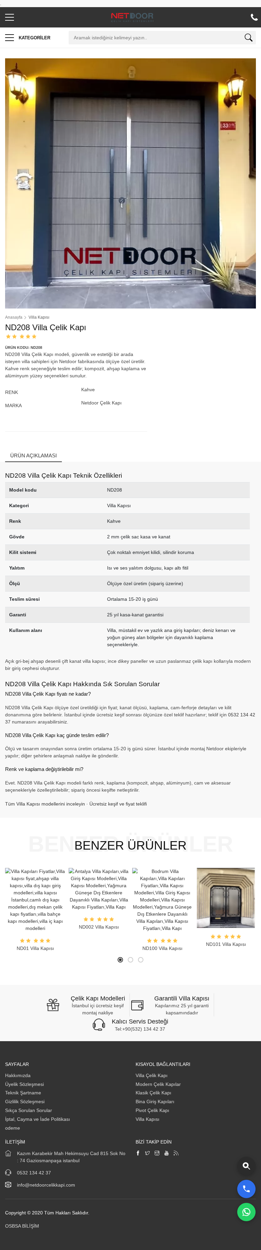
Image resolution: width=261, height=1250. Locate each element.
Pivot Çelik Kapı (152, 1110)
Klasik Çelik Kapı (153, 1092)
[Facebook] (138, 1153)
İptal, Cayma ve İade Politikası (37, 1119)
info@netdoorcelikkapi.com (46, 1185)
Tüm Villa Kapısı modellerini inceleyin (45, 804)
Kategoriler (33, 37)
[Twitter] (147, 1153)
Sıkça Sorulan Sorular (28, 1110)
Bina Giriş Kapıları (155, 1101)
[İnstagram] (157, 1153)
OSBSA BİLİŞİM (22, 1226)
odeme (12, 1128)
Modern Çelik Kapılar (158, 1084)
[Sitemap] (176, 1153)
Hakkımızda (18, 1075)
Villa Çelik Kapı (152, 1075)
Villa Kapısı (147, 1119)
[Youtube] (166, 1153)
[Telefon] (246, 1189)
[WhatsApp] (246, 1212)
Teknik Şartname (23, 1092)
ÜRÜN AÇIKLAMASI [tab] (33, 455)
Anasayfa (13, 317)
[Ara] (248, 39)
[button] (9, 19)
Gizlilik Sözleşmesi (25, 1101)
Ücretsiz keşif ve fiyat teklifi (118, 804)
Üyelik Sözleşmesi (24, 1084)
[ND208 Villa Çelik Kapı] (130, 183)
